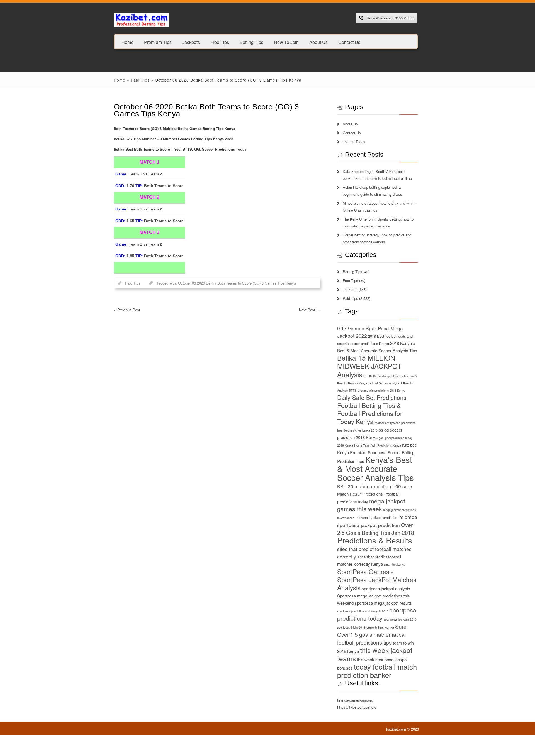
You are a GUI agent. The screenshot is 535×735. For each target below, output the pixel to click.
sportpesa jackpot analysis (386, 588)
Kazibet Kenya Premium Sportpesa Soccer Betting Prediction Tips (376, 453)
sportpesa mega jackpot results (383, 603)
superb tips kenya (380, 627)
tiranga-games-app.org (355, 700)
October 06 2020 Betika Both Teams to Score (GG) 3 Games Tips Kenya (237, 283)
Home (127, 42)
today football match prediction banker (377, 670)
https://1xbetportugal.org (356, 707)
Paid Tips (140, 80)
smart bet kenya (394, 564)
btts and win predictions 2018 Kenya (381, 390)
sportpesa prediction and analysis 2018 (362, 611)
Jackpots (191, 42)
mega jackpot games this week (371, 505)
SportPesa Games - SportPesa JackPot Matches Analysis (376, 579)
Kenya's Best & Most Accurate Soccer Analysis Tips (375, 468)
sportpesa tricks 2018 (351, 627)
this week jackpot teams (374, 654)
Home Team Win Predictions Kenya (377, 445)
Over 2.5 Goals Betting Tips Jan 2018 (375, 528)
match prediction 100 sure (383, 486)
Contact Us (349, 42)
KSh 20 (345, 486)
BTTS (353, 390)
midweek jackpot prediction (377, 517)
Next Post (309, 309)
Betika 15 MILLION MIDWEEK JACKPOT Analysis (369, 366)
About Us (318, 42)
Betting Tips (251, 42)
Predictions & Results (374, 540)
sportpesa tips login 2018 (400, 619)
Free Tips (219, 42)
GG (381, 430)
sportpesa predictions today (376, 614)
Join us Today (354, 141)
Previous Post (127, 309)
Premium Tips (158, 42)
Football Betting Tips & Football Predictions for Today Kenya (369, 413)
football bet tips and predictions (395, 423)
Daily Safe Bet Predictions (372, 397)
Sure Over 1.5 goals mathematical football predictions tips (372, 634)
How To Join (286, 42)
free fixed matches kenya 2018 (357, 430)
